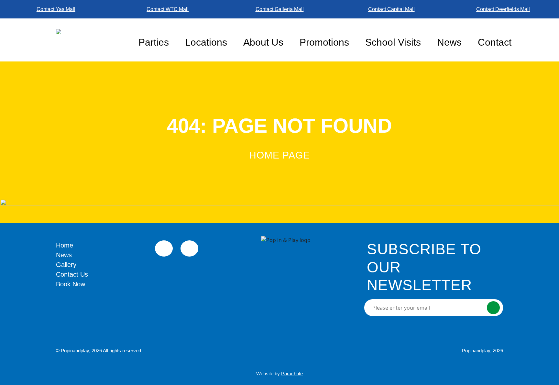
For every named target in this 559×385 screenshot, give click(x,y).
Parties (153, 42)
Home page (279, 155)
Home (64, 245)
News (449, 42)
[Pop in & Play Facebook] (164, 248)
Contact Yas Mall (56, 9)
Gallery (66, 264)
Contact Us (72, 274)
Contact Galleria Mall (280, 9)
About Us (263, 42)
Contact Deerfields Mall (503, 9)
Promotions (324, 42)
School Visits (393, 42)
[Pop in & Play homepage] (93, 40)
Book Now (70, 284)
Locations (206, 42)
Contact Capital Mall (391, 9)
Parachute (292, 373)
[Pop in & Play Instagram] (189, 248)
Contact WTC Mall (168, 9)
